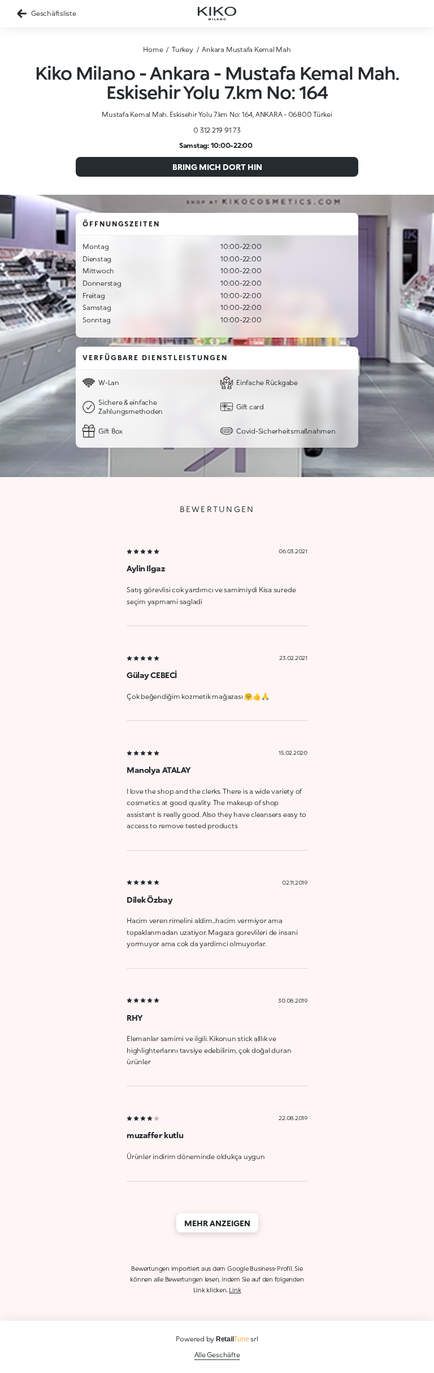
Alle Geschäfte (217, 1354)
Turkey (182, 49)
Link (235, 1289)
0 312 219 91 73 (216, 130)
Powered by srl (217, 1339)
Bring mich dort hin (217, 167)
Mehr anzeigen (217, 1223)
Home (153, 49)
